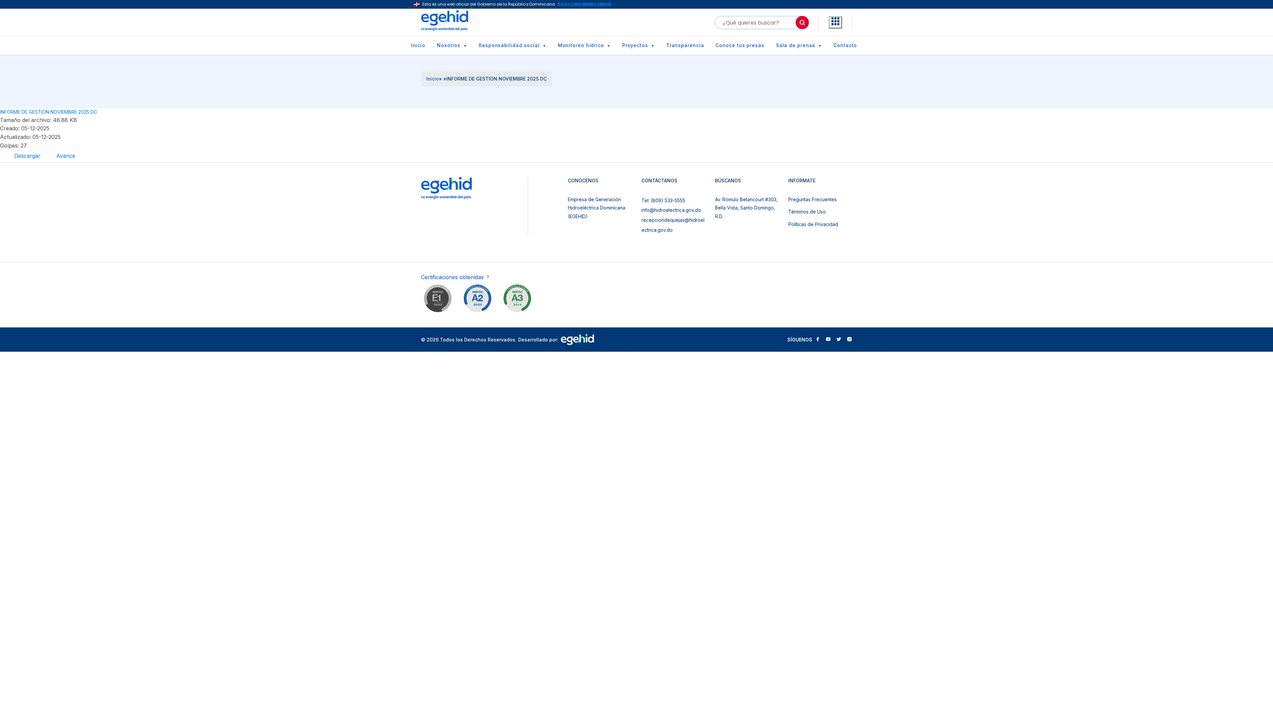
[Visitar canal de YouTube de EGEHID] (828, 339)
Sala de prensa (796, 45)
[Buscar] (802, 22)
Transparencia (685, 45)
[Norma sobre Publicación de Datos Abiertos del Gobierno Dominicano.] (517, 300)
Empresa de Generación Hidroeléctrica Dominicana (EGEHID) (596, 208)
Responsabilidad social (509, 45)
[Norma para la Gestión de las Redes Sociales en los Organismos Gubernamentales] (437, 300)
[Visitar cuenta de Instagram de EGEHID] (849, 339)
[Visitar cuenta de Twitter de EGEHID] (838, 339)
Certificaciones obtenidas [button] (453, 277)
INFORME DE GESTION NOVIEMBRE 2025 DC (48, 112)
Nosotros (448, 45)
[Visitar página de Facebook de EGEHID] (817, 339)
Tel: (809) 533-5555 (663, 200)
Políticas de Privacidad (813, 224)
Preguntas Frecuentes (812, 199)
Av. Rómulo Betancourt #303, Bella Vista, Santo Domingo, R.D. (746, 208)
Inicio (418, 45)
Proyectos (635, 45)
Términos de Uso (807, 211)
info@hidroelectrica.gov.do (671, 210)
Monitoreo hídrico (581, 45)
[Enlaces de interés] (835, 22)
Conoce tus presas (739, 45)
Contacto (845, 45)
